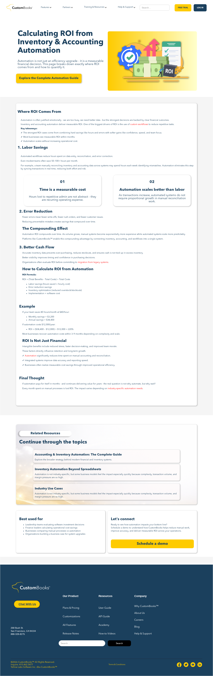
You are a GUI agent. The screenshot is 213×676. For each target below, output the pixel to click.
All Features (69, 625)
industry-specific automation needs (125, 388)
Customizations (71, 616)
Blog (137, 627)
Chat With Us (27, 604)
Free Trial (183, 8)
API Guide (104, 616)
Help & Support (143, 634)
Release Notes (71, 634)
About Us (139, 613)
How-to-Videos (107, 634)
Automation (30, 356)
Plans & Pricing (71, 608)
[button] (45, 8)
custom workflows (139, 124)
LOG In (200, 8)
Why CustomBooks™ (146, 606)
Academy (104, 625)
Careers (138, 620)
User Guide (105, 608)
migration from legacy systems (93, 262)
